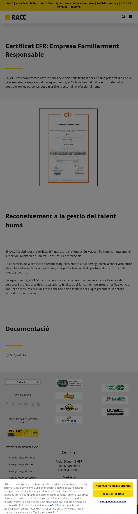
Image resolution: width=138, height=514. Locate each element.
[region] (68, 496)
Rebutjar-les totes (113, 493)
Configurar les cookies (113, 501)
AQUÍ (53, 505)
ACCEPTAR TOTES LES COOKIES (113, 485)
